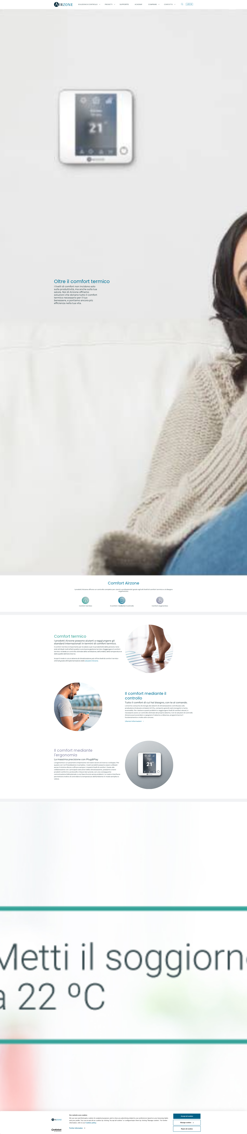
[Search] (182, 4)
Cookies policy (90, 1123)
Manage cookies (185, 1122)
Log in (189, 4)
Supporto (124, 4)
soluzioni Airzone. (92, 661)
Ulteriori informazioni (133, 721)
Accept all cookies (187, 1116)
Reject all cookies (187, 1129)
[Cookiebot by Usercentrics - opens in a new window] (56, 1130)
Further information (76, 1128)
